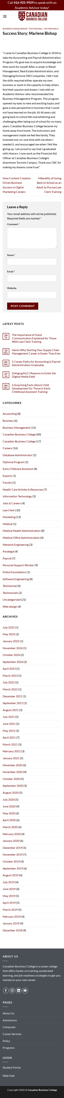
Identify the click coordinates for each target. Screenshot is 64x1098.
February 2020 (12, 834)
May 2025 (9, 634)
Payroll (7, 558)
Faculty (7, 482)
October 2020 (11, 778)
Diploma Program (13, 462)
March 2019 (10, 909)
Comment (13, 224)
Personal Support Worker (18, 565)
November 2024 (13, 648)
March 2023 (10, 675)
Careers (7, 448)
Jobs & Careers (12, 503)
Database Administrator (17, 455)
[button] (5, 16)
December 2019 (12, 847)
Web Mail (9, 1075)
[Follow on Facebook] (6, 990)
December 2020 (12, 765)
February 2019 (12, 916)
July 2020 (9, 799)
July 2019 (9, 882)
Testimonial (36, 28)
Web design (10, 606)
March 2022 (10, 689)
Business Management (15, 28)
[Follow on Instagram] (12, 990)
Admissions (10, 1020)
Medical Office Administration (21, 537)
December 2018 (12, 930)
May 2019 (9, 895)
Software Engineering (16, 579)
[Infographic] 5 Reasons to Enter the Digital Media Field (34, 374)
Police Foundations (14, 572)
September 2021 (13, 703)
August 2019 (10, 875)
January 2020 (11, 840)
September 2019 (13, 868)
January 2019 (11, 923)
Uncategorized (12, 599)
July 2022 (9, 682)
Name (11, 255)
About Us (8, 1013)
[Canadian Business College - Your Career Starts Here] (33, 16)
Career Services (12, 1034)
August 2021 (10, 710)
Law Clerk (9, 510)
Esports (7, 475)
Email (11, 271)
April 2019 (9, 902)
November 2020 (13, 772)
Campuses (9, 1027)
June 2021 (9, 723)
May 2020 (9, 813)
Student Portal (12, 1067)
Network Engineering (16, 544)
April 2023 (9, 668)
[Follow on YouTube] (25, 990)
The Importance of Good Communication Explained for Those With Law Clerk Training (34, 338)
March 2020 (10, 827)
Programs (9, 1047)
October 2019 (11, 861)
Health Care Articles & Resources (23, 489)
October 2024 (11, 654)
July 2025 (9, 627)
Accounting (10, 413)
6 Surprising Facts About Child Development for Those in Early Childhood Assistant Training (31, 388)
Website (11, 288)
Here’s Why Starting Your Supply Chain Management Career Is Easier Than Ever (36, 351)
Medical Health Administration (22, 530)
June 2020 (9, 806)
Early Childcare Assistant (18, 468)
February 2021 (12, 751)
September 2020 (13, 785)
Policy (6, 1041)
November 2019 (13, 854)
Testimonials (51, 28)
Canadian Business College (19, 434)
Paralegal (8, 551)
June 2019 (9, 889)
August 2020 (10, 792)
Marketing (9, 517)
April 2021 (9, 737)
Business (8, 420)
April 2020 (9, 820)
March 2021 (10, 744)
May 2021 (9, 730)
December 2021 (12, 696)
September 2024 (13, 661)
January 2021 (11, 758)
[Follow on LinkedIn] (19, 990)
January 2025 (11, 641)
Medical (7, 524)
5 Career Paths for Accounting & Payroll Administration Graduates (36, 363)
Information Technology (17, 496)
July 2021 (9, 716)
